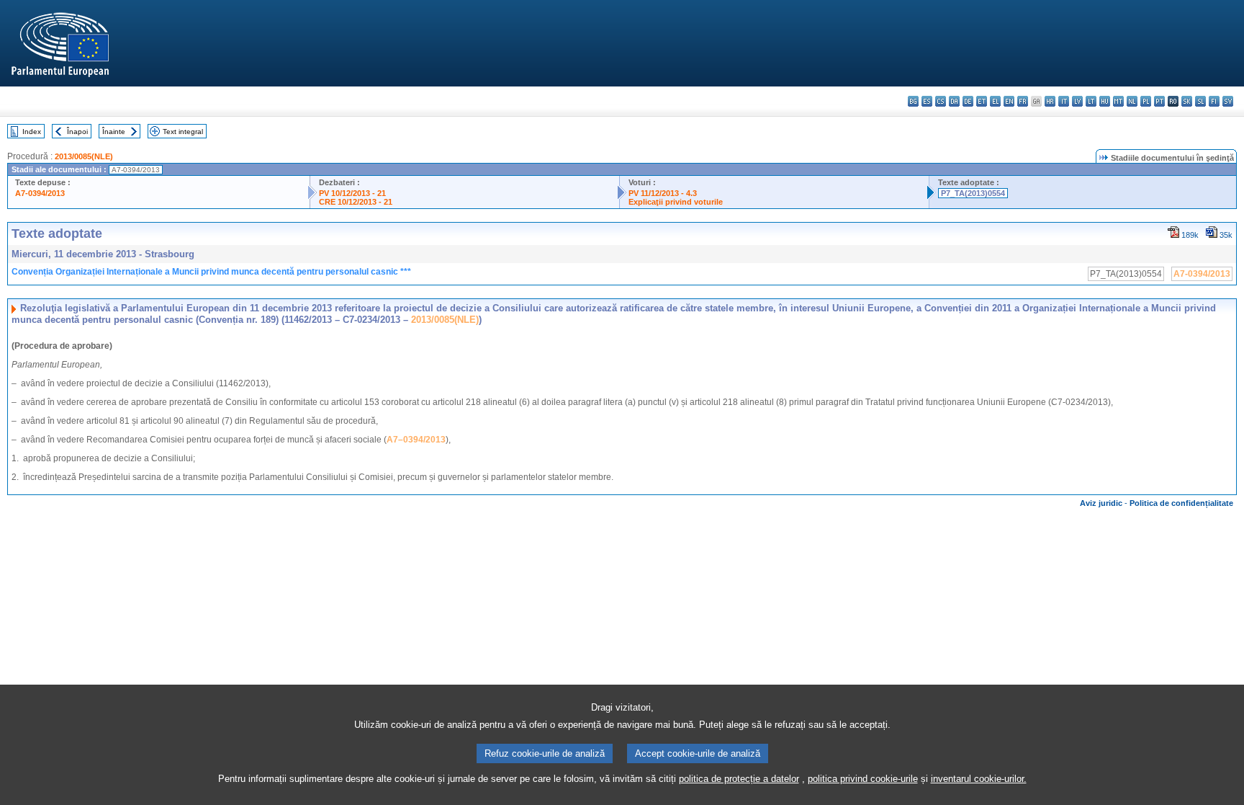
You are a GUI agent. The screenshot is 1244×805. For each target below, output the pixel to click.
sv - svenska (1227, 101)
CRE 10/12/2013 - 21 (355, 201)
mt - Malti (1118, 101)
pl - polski (1145, 101)
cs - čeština (940, 101)
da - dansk (954, 101)
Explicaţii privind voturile (675, 201)
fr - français (1022, 101)
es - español (926, 101)
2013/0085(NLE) (84, 156)
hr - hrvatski (1050, 101)
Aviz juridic (1101, 503)
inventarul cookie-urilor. (979, 778)
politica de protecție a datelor (739, 778)
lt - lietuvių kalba (1091, 101)
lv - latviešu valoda (1077, 101)
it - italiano (1063, 101)
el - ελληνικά (995, 101)
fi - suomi (1214, 101)
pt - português (1159, 101)
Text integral (183, 131)
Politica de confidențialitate (1181, 503)
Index (31, 131)
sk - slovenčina (1186, 101)
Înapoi (77, 131)
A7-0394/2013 (40, 193)
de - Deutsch (968, 101)
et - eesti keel (981, 101)
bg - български (913, 101)
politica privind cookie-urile (863, 778)
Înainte (113, 131)
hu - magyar (1104, 101)
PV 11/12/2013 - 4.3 (662, 193)
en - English (1009, 101)
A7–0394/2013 (416, 440)
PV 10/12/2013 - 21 (352, 193)
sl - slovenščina (1200, 101)
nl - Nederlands (1132, 101)
